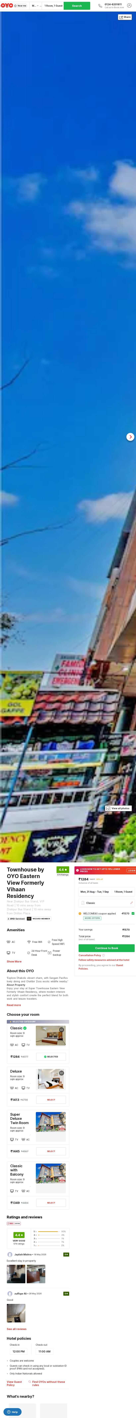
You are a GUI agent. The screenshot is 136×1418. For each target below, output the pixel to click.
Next (130, 437)
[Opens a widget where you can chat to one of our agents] (12, 1412)
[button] (107, 956)
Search (77, 5)
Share (127, 17)
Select (51, 1100)
